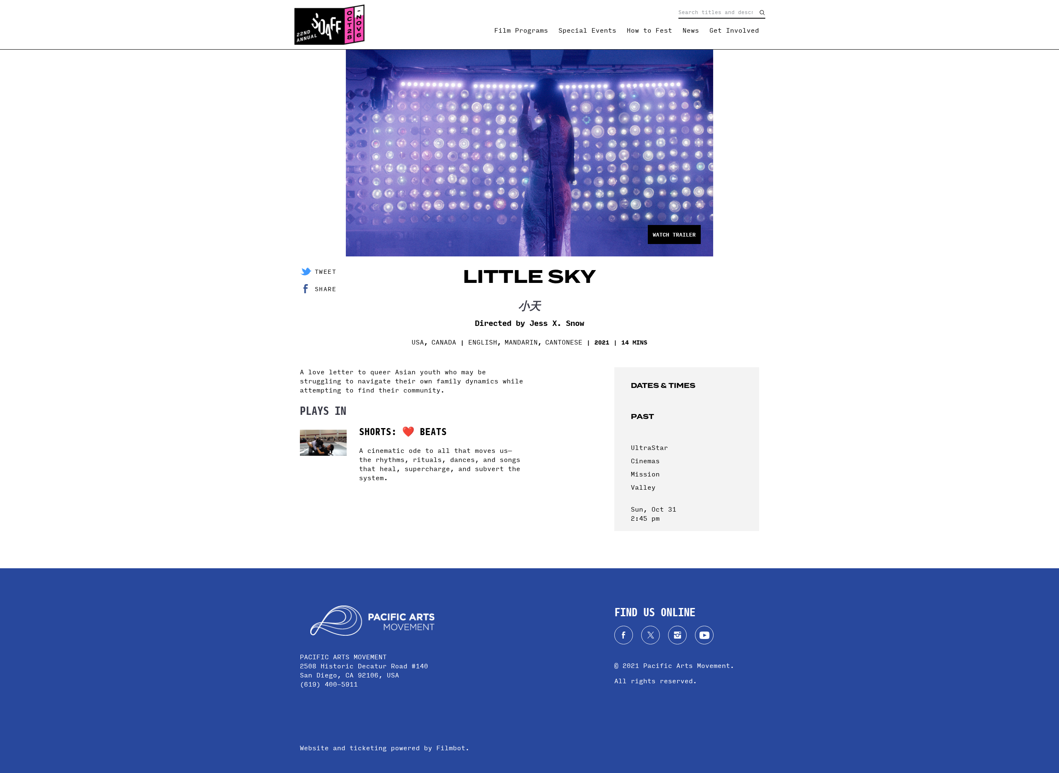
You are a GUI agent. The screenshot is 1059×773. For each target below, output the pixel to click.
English (482, 342)
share (325, 288)
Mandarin (521, 342)
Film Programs (521, 30)
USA (418, 342)
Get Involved (734, 30)
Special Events (587, 30)
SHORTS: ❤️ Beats (403, 430)
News (691, 30)
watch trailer (674, 234)
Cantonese (563, 342)
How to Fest (649, 30)
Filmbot (450, 747)
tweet (325, 271)
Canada (443, 342)
